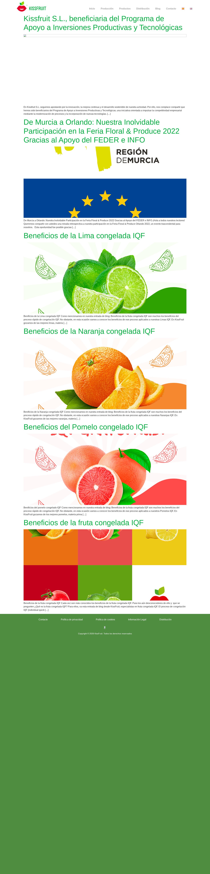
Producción (107, 8)
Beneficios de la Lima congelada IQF (84, 235)
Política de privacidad (72, 619)
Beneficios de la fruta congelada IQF (84, 522)
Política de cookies (105, 619)
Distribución (143, 8)
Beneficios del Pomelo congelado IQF (86, 427)
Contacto (171, 8)
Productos (125, 8)
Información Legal (137, 619)
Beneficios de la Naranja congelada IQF (89, 331)
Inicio (92, 8)
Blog (157, 8)
